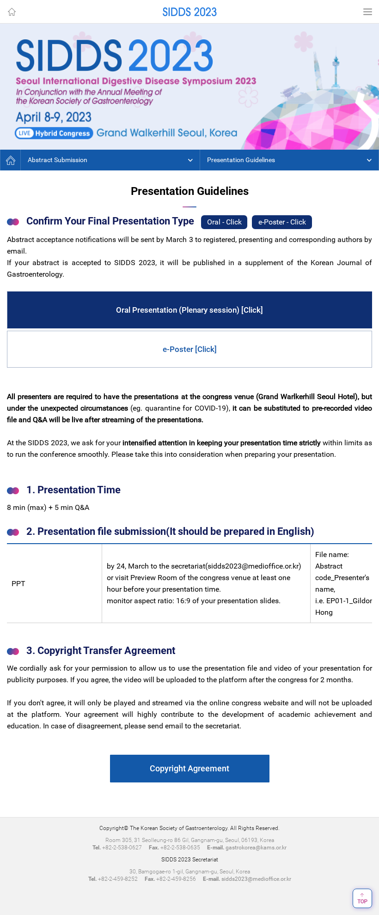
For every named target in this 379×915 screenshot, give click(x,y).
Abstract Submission (57, 160)
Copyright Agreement (189, 768)
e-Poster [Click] (190, 349)
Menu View (367, 11)
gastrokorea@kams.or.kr (256, 847)
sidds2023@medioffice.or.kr (253, 566)
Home (11, 11)
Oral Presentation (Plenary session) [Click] (189, 310)
